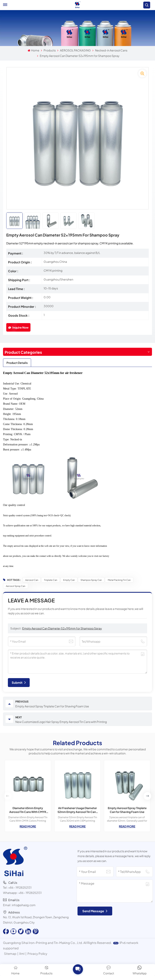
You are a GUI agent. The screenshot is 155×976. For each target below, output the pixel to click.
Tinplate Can (50, 579)
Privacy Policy (37, 953)
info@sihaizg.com (24, 905)
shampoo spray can (91, 579)
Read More (28, 826)
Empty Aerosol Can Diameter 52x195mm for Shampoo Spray (62, 628)
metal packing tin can (119, 579)
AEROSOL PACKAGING (75, 50)
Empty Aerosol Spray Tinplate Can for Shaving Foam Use (127, 810)
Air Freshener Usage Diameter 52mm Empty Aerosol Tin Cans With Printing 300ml (77, 810)
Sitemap (10, 953)
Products (50, 50)
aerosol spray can (15, 585)
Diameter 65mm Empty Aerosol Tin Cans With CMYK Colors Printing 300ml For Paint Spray (27, 810)
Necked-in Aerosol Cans (111, 50)
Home (35, 50)
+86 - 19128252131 (19, 887)
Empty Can (69, 579)
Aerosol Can (31, 579)
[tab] (17, 362)
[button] (147, 796)
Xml (21, 953)
